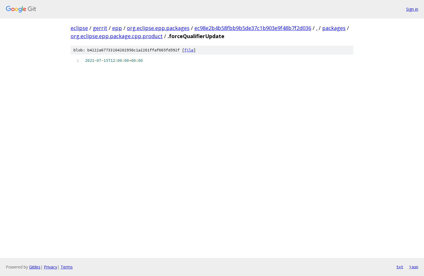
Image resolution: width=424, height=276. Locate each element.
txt (399, 266)
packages (334, 28)
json (413, 266)
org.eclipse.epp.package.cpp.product (117, 36)
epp (117, 28)
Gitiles (34, 267)
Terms (67, 267)
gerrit (100, 28)
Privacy (50, 267)
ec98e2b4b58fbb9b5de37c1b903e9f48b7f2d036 (252, 28)
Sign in (412, 9)
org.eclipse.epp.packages (158, 28)
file (189, 50)
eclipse (79, 28)
